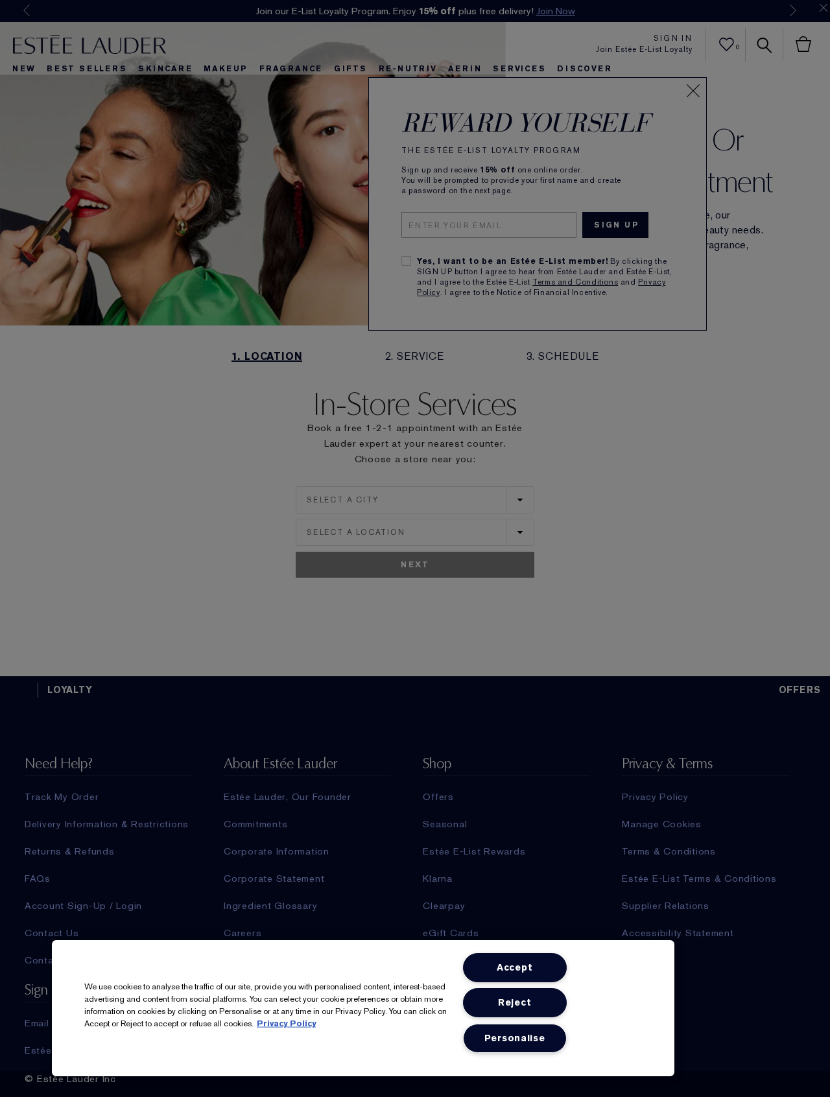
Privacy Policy (286, 1023)
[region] (363, 1008)
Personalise (514, 1038)
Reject (514, 1003)
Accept (514, 967)
